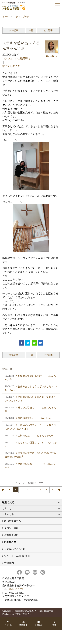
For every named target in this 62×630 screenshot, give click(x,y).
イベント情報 (11, 528)
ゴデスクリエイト (23, 614)
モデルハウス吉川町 (15, 548)
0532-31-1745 (16, 589)
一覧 (31, 30)
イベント (8, 625)
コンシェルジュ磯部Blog (16, 58)
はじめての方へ (12, 521)
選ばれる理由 (11, 534)
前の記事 (13, 30)
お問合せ (39, 625)
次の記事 (48, 30)
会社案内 (9, 562)
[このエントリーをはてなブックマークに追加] (40, 343)
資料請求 (23, 625)
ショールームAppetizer (17, 555)
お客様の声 (10, 541)
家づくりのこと (11, 66)
